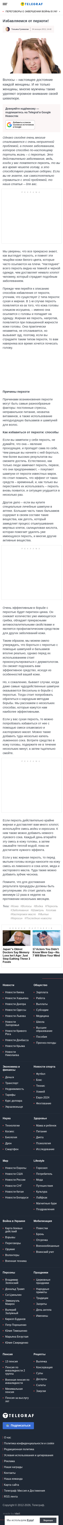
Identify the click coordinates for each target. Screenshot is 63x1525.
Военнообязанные (47, 1245)
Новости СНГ (13, 1185)
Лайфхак (41, 1197)
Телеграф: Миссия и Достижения (24, 1490)
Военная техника (16, 1261)
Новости (8, 985)
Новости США (14, 1173)
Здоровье (40, 1118)
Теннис (40, 1085)
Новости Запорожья (12, 1023)
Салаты (41, 1385)
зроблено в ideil (12, 1514)
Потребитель (44, 1173)
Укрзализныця (14, 1106)
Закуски (41, 1391)
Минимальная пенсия (14, 1390)
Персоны (9, 1272)
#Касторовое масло (23, 914)
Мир (5, 1160)
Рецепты (40, 1354)
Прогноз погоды (46, 1042)
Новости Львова (15, 1016)
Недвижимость (14, 1089)
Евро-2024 (42, 1097)
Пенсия (8, 1354)
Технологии (12, 1125)
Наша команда (13, 1478)
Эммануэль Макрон (12, 1302)
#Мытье (43, 914)
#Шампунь (37, 910)
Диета (40, 1137)
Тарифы (10, 1094)
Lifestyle (39, 1160)
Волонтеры (12, 1255)
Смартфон (11, 1149)
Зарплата (42, 992)
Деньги (9, 1077)
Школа (40, 1021)
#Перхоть (51, 906)
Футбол (40, 1073)
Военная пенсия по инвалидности (17, 1381)
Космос (9, 1131)
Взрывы (10, 1237)
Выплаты (42, 1004)
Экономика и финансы (11, 1068)
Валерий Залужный (11, 1311)
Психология (43, 1143)
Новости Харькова (16, 998)
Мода (39, 1179)
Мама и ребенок (46, 1125)
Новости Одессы (15, 1010)
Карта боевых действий (14, 1230)
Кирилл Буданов (15, 1319)
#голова (51, 910)
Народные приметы (42, 1291)
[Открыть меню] (5, 4)
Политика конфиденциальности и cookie (29, 1443)
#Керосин (17, 918)
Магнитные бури (46, 1203)
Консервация (44, 1367)
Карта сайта (11, 1484)
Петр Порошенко (15, 1324)
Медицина (42, 1016)
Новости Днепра (15, 1004)
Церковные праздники (43, 1281)
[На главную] (32, 4)
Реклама (9, 1461)
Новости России (15, 1179)
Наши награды (13, 1467)
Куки (30, 1520)
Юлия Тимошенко (16, 1330)
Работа (40, 998)
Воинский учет (45, 1251)
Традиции (42, 1298)
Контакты (10, 1472)
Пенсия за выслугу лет (17, 1399)
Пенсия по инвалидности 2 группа (15, 1370)
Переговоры (13, 1243)
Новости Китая (14, 1191)
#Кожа (14, 906)
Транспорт (11, 1083)
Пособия (41, 1036)
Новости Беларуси (16, 1197)
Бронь (40, 1234)
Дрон (8, 1143)
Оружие (10, 1249)
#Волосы (26, 906)
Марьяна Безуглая (16, 1336)
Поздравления (45, 1209)
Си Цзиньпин (13, 1294)
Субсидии (42, 1010)
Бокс (39, 1079)
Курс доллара (13, 1100)
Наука (7, 1118)
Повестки (42, 1228)
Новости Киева (14, 992)
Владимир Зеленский (11, 1281)
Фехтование (43, 1103)
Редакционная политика (19, 1449)
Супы (39, 1373)
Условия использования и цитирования (28, 1455)
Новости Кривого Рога (16, 1032)
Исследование (45, 1149)
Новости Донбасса (17, 1040)
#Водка (38, 906)
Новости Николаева (12, 1053)
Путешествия (44, 1185)
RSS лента (11, 1496)
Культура (41, 1191)
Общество (40, 985)
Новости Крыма (15, 1046)
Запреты (41, 1303)
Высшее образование (44, 1029)
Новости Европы (15, 1168)
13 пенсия (11, 1361)
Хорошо (48, 1520)
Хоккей (40, 1091)
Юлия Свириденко (16, 1342)
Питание (41, 1131)
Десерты (41, 1379)
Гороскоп (42, 1168)
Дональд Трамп (15, 1289)
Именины (42, 1315)
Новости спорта (44, 1066)
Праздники (41, 1272)
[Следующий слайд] (59, 11)
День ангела (43, 1309)
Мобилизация (43, 1221)
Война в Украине (14, 1221)
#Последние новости (38, 918)
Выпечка (41, 1361)
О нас (7, 1437)
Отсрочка (42, 1240)
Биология (11, 1137)
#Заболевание (20, 910)
